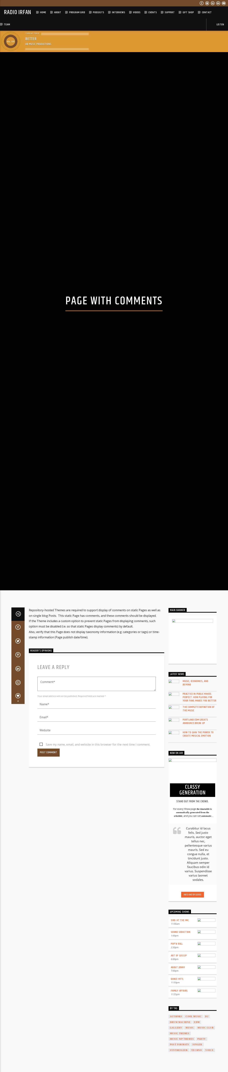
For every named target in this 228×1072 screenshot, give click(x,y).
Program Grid (77, 12)
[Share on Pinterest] (18, 694)
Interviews (118, 12)
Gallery (176, 1067)
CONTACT (207, 12)
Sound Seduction (180, 971)
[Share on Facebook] (18, 667)
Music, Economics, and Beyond (195, 722)
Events (153, 12)
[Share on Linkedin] (18, 708)
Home (43, 12)
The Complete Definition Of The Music (199, 747)
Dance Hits (177, 1018)
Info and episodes (192, 934)
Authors (176, 1055)
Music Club (206, 1067)
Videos (137, 12)
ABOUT (57, 12)
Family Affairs (179, 1030)
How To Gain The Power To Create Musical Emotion (198, 773)
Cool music (194, 1055)
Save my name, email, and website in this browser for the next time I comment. (98, 783)
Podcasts (98, 12)
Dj (206, 1055)
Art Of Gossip (179, 994)
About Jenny (178, 1006)
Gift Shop (188, 12)
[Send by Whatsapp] (18, 722)
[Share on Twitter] (18, 681)
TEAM (7, 24)
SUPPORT (170, 12)
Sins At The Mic (180, 959)
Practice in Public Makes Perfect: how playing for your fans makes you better (199, 736)
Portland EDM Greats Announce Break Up (195, 760)
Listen (220, 24)
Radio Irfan (17, 12)
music (190, 1067)
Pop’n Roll (177, 983)
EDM (197, 1061)
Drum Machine (180, 1061)
